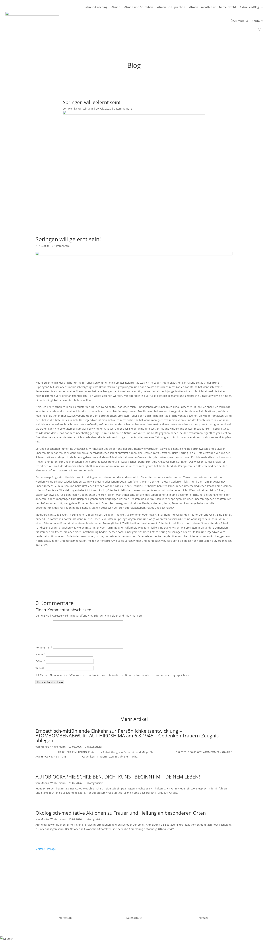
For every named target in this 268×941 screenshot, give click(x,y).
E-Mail (40, 661)
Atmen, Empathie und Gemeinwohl (212, 7)
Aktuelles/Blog (249, 7)
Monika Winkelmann (80, 108)
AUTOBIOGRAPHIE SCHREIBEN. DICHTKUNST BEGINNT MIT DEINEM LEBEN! (118, 776)
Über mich (237, 21)
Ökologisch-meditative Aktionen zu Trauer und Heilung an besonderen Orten (121, 813)
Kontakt (257, 21)
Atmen (115, 7)
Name (40, 654)
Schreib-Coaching (96, 7)
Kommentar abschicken (50, 682)
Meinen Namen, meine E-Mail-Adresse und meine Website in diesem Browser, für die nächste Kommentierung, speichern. (115, 675)
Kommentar (44, 647)
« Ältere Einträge (46, 849)
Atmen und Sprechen (171, 7)
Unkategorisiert (94, 746)
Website (40, 668)
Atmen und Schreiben (138, 7)
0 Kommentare (123, 108)
